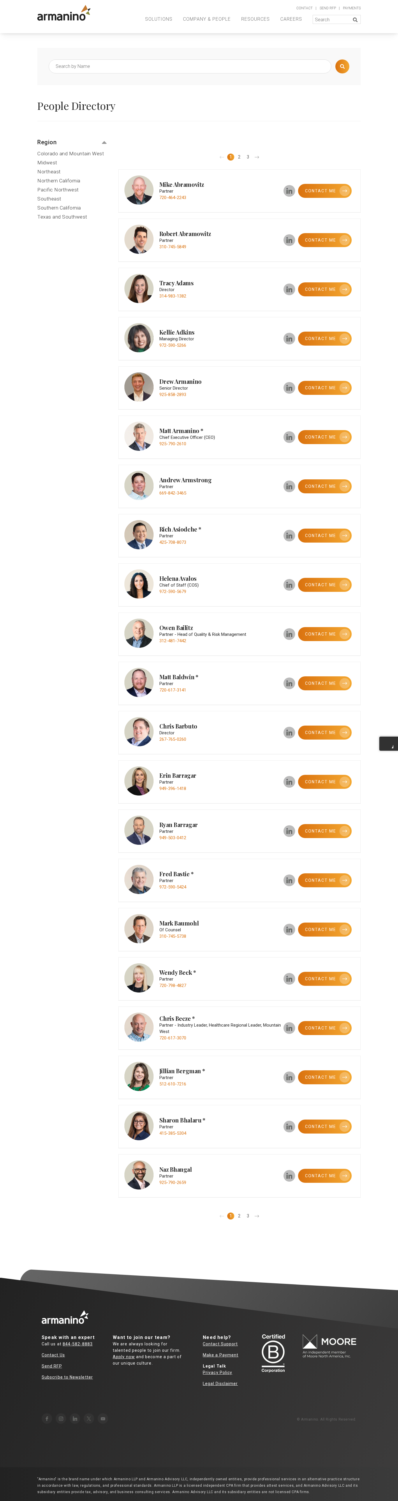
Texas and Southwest (62, 217)
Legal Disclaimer (220, 1383)
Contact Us (53, 1355)
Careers (291, 19)
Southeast (49, 199)
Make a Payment (220, 1355)
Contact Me (320, 437)
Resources (255, 19)
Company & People (207, 19)
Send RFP (52, 1366)
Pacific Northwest (58, 190)
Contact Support (220, 1344)
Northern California (58, 181)
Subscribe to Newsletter (67, 1377)
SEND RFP (328, 8)
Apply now (124, 1356)
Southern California (59, 208)
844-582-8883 (78, 1344)
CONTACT (304, 8)
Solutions (158, 19)
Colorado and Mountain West (70, 153)
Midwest (47, 163)
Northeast (49, 172)
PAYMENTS (352, 8)
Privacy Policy (217, 1372)
